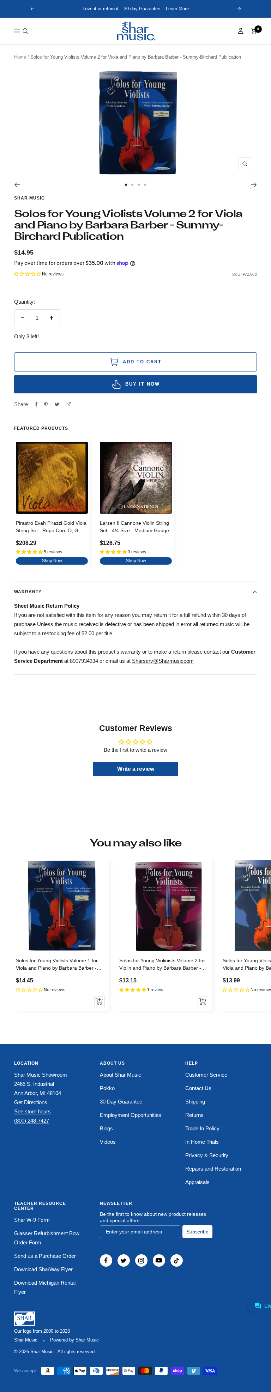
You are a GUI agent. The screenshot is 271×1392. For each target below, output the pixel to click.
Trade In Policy (202, 1128)
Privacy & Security (206, 1155)
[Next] (254, 184)
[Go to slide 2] (132, 185)
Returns (194, 1115)
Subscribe (197, 1232)
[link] (135, 31)
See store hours (32, 1111)
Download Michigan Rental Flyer (45, 1287)
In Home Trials (202, 1142)
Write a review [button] (135, 769)
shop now (52, 560)
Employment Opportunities (130, 1115)
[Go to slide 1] (126, 185)
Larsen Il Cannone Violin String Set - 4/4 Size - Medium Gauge (134, 526)
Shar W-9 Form (32, 1220)
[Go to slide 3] (139, 185)
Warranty (28, 591)
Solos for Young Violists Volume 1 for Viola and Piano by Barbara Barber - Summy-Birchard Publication (57, 965)
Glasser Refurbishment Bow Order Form (46, 1237)
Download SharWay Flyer (43, 1269)
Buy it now (142, 384)
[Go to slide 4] (145, 185)
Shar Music (29, 198)
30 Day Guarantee (121, 1102)
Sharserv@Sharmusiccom (163, 661)
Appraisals (197, 1182)
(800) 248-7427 (31, 1121)
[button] (25, 31)
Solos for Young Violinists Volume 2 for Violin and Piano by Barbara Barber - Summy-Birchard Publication (162, 965)
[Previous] (17, 184)
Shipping (195, 1102)
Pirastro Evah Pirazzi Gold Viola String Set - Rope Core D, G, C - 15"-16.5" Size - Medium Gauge (52, 527)
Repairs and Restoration (213, 1169)
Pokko (107, 1088)
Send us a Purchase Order (45, 1256)
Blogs (106, 1128)
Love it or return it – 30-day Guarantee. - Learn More (136, 8)
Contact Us (198, 1088)
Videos (108, 1142)
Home (20, 57)
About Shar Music (120, 1075)
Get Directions (30, 1102)
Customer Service (206, 1075)
